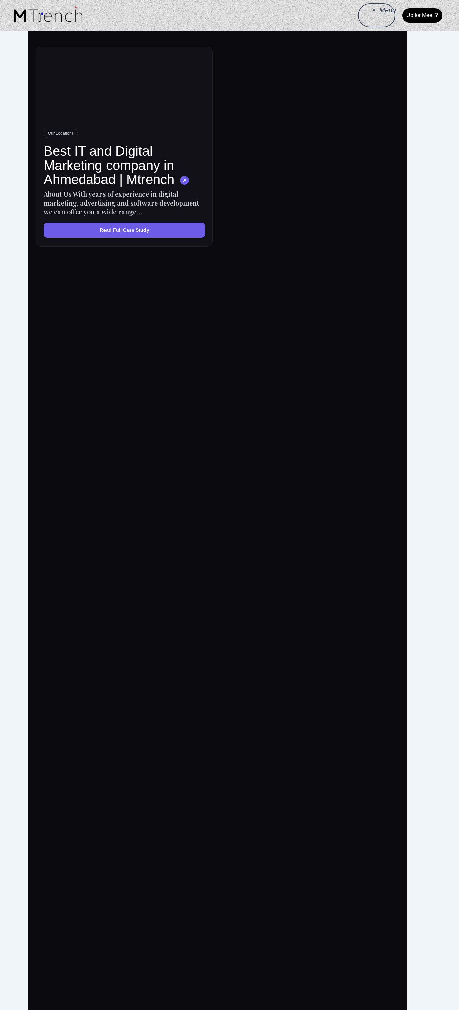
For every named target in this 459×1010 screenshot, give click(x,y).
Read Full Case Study (124, 230)
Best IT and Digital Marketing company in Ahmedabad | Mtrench (109, 165)
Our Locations (61, 133)
